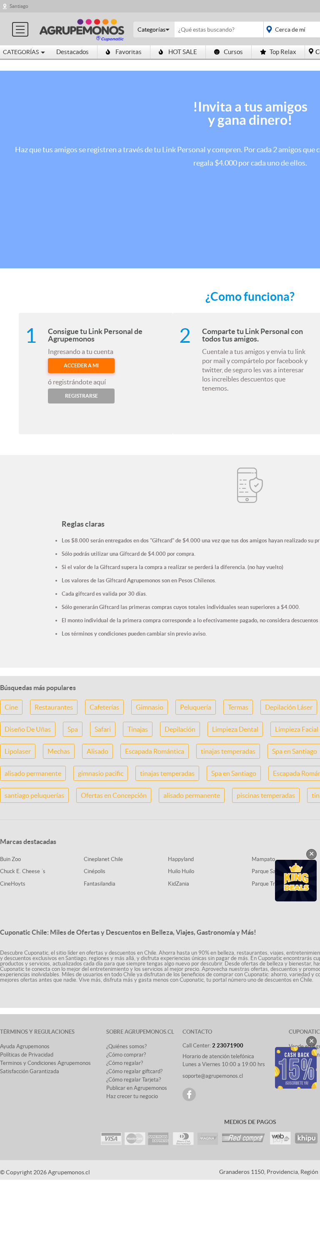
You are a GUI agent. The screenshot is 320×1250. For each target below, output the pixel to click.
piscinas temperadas (266, 795)
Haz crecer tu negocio (132, 1096)
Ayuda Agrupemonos (25, 1046)
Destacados (72, 51)
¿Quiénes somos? (126, 1046)
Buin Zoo (10, 859)
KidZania (178, 884)
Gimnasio (149, 707)
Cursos (233, 51)
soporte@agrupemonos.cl (212, 1076)
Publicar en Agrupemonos (136, 1088)
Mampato (263, 859)
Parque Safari (268, 871)
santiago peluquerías (34, 795)
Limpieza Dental (235, 729)
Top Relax (283, 51)
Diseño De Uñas (28, 729)
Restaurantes (54, 707)
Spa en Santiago (233, 773)
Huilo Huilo (181, 871)
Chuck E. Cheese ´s (22, 871)
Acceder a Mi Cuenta (81, 368)
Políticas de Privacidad (26, 1055)
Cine (11, 707)
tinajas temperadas (228, 751)
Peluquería (195, 707)
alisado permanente (33, 773)
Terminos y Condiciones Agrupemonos (45, 1063)
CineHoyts (12, 884)
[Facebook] (189, 1094)
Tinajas (138, 729)
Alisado (97, 751)
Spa (73, 729)
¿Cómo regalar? (124, 1063)
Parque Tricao (268, 884)
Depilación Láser (288, 707)
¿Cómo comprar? (126, 1055)
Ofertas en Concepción (114, 795)
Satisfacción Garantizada (29, 1071)
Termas (238, 707)
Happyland (181, 859)
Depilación (180, 729)
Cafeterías (104, 707)
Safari (103, 729)
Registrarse (81, 396)
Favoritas (128, 51)
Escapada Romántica (154, 751)
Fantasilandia (99, 884)
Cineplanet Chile (103, 859)
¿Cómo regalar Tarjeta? (133, 1080)
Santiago (19, 6)
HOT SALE (182, 51)
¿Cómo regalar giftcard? (134, 1071)
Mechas (59, 751)
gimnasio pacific (100, 773)
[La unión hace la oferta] (82, 28)
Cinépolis (94, 871)
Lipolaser (18, 751)
